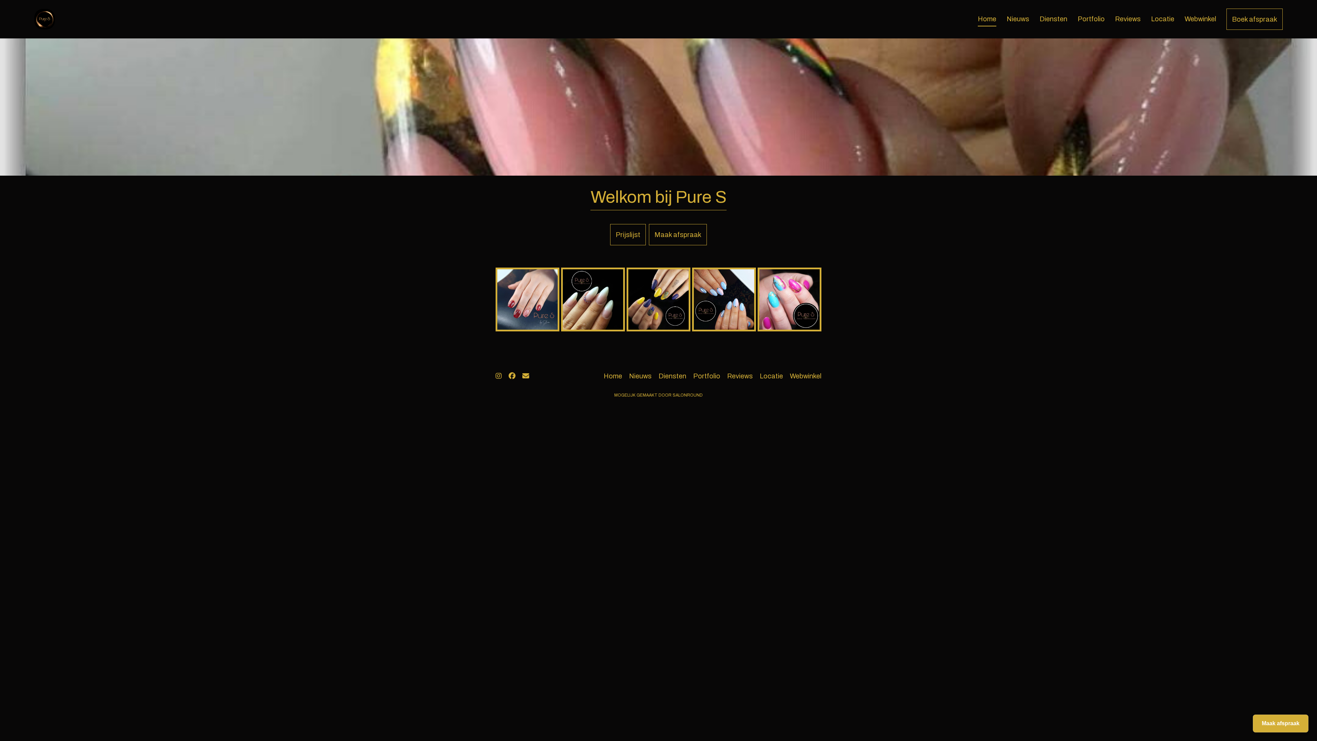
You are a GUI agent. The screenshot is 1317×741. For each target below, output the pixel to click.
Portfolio (1091, 19)
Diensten (1053, 19)
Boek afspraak (1254, 19)
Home (987, 19)
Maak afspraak (677, 234)
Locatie (1162, 19)
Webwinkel (1200, 19)
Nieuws (1018, 19)
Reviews (1128, 19)
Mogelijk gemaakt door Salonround (658, 395)
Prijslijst (628, 234)
